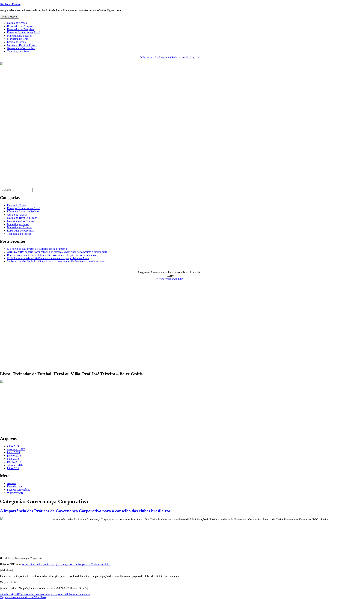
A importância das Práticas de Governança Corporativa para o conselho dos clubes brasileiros (85, 511)
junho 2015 (13, 452)
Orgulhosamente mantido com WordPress (23, 597)
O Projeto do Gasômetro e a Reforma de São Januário (170, 57)
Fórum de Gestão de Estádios (23, 211)
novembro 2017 (16, 449)
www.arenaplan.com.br (169, 278)
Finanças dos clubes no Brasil (23, 32)
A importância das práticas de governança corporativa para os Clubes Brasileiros (66, 564)
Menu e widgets (9, 16)
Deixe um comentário (78, 594)
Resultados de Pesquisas (20, 26)
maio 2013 (13, 458)
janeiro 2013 (14, 461)
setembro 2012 (15, 465)
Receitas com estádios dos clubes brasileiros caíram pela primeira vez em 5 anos (51, 255)
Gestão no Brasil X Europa (22, 45)
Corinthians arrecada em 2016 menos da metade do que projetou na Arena (48, 258)
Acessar (11, 483)
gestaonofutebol (29, 594)
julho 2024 (13, 445)
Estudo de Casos (16, 41)
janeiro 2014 (14, 455)
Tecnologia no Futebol (19, 51)
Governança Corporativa (21, 48)
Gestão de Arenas (17, 22)
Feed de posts (14, 486)
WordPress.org (15, 492)
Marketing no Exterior (19, 35)
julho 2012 (13, 468)
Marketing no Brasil (18, 38)
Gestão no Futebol (10, 4)
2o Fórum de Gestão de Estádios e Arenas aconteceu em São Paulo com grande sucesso (56, 261)
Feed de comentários (18, 489)
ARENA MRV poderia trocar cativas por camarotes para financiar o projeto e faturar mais (57, 251)
